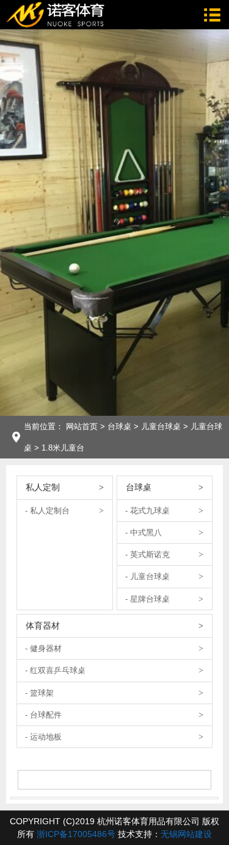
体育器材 (43, 625)
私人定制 (43, 487)
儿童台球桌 (161, 426)
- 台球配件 (43, 714)
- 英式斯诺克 (147, 554)
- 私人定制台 (47, 510)
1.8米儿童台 (63, 447)
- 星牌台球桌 (147, 599)
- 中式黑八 (143, 532)
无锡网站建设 (186, 834)
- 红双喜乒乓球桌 (55, 670)
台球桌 (119, 426)
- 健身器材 (43, 648)
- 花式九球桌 (147, 510)
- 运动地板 (43, 736)
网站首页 (82, 426)
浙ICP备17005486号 (76, 834)
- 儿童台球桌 (147, 576)
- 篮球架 (39, 692)
